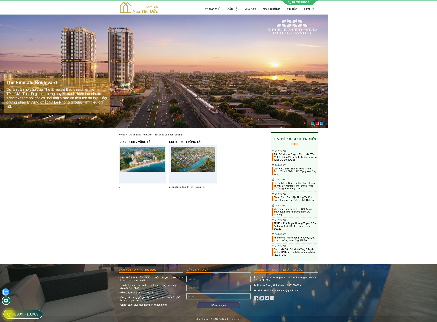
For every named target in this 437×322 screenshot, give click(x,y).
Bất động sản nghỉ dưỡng (168, 134)
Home (122, 134)
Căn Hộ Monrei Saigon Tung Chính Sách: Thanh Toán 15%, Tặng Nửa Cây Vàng (295, 171)
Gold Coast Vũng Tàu (185, 141)
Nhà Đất (250, 9)
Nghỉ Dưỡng (271, 9)
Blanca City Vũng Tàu (136, 141)
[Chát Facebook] (6, 304)
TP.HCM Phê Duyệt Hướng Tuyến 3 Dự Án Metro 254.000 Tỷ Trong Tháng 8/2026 (295, 226)
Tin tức (292, 9)
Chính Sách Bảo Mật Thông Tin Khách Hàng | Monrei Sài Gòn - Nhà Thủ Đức (294, 198)
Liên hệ (309, 9)
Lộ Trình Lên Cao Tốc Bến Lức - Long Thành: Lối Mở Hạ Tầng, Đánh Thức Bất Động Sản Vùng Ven (294, 186)
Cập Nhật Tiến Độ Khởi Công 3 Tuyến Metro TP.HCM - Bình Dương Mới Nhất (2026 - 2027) (294, 252)
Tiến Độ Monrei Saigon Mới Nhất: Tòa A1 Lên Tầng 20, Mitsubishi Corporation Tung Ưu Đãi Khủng (295, 157)
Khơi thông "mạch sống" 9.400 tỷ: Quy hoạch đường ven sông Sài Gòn (294, 239)
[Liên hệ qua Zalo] (5, 295)
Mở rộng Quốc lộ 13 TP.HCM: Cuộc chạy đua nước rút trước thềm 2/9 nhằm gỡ (293, 212)
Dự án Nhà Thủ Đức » (141, 134)
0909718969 (300, 2)
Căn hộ (232, 9)
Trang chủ (213, 9)
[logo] (139, 12)
